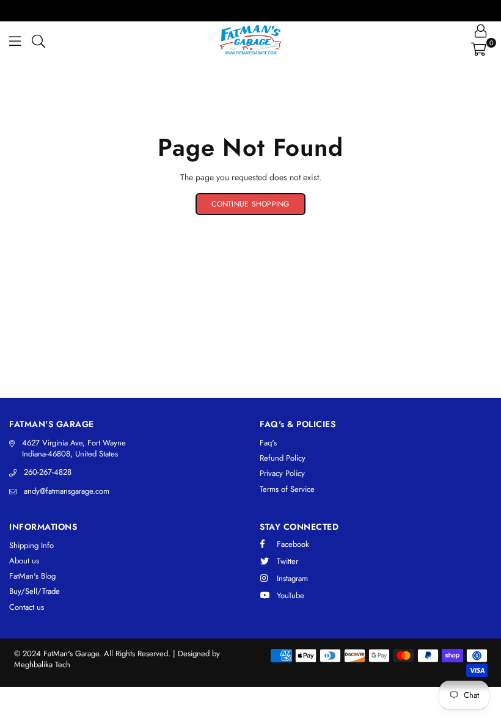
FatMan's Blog (32, 576)
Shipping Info (31, 545)
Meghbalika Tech (42, 664)
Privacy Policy (282, 473)
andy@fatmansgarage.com (66, 491)
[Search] (38, 40)
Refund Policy (282, 458)
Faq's (268, 442)
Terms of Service (287, 489)
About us (24, 560)
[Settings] (480, 30)
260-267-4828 (47, 472)
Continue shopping (250, 204)
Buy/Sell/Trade (34, 591)
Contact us (26, 607)
